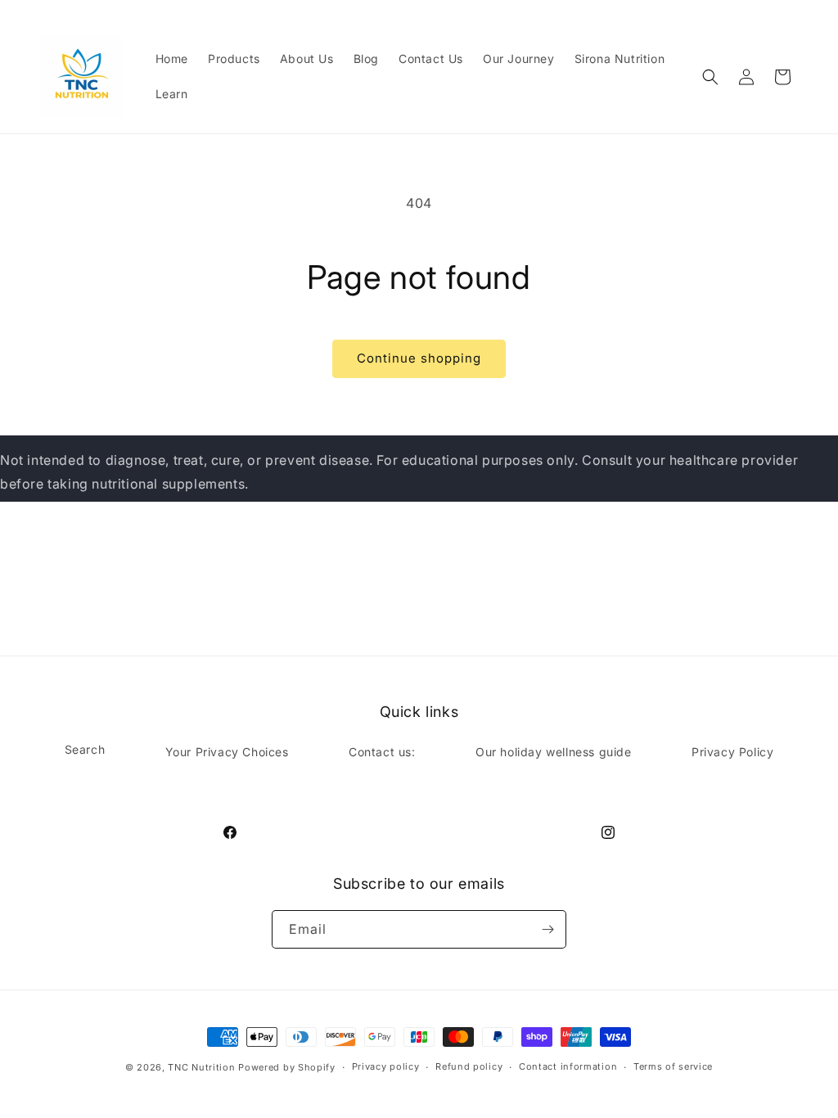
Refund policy (468, 1066)
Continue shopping (419, 358)
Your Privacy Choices (227, 752)
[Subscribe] (547, 929)
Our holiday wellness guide (553, 752)
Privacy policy (386, 1066)
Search (85, 749)
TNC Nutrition (201, 1067)
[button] (710, 77)
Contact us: (382, 752)
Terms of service (673, 1066)
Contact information (568, 1066)
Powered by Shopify (287, 1067)
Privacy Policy (732, 752)
